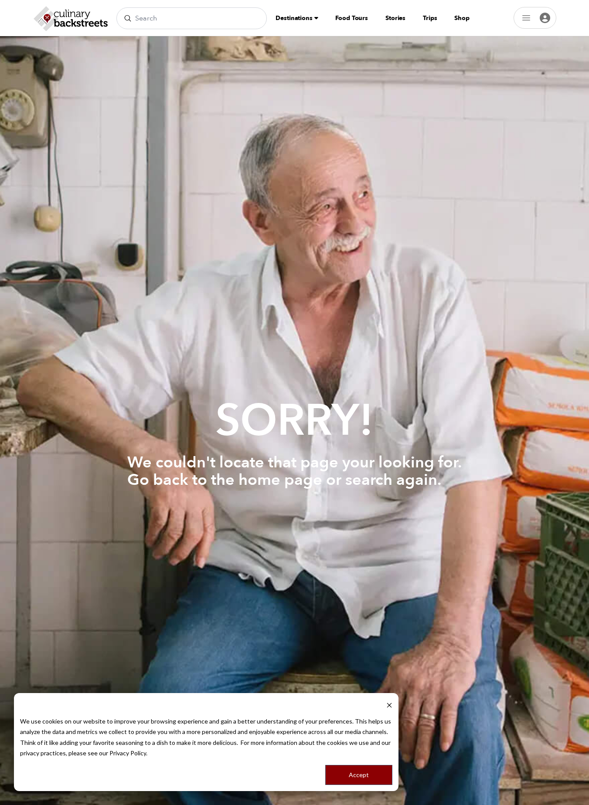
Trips (430, 18)
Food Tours (351, 18)
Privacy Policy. (128, 753)
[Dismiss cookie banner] (389, 704)
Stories (395, 18)
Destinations (295, 18)
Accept (359, 774)
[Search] (128, 18)
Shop (461, 18)
